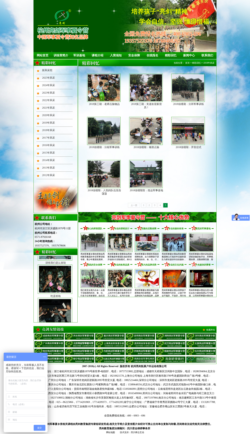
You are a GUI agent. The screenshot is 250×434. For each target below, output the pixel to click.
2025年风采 (48, 77)
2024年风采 (48, 85)
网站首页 (42, 55)
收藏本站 (210, 330)
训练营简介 (61, 55)
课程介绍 (97, 55)
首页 (187, 63)
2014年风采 (48, 160)
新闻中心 (189, 55)
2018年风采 (48, 130)
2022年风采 (48, 100)
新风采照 (47, 70)
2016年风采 (48, 145)
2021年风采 (48, 107)
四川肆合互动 (137, 432)
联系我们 (207, 55)
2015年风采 (48, 152)
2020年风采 (48, 115)
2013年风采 (48, 167)
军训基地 (79, 55)
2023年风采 (48, 92)
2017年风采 (48, 137)
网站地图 (110, 432)
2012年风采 (48, 175)
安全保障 (134, 55)
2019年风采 (48, 122)
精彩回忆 (171, 55)
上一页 (134, 205)
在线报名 (152, 55)
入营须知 (116, 55)
